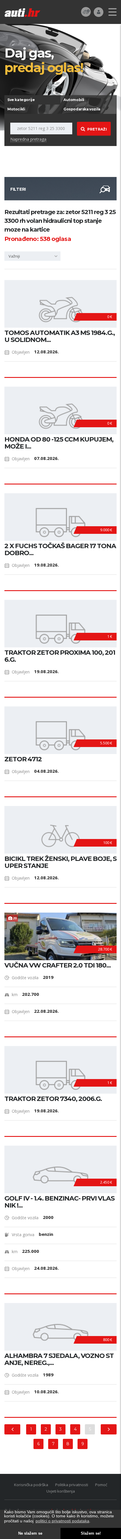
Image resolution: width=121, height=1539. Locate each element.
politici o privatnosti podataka (62, 1521)
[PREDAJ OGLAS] (86, 11)
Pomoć (101, 1484)
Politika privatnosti (71, 1484)
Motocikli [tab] (16, 109)
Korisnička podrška (31, 1484)
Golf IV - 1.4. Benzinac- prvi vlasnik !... (59, 1202)
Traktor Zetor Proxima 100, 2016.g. (59, 656)
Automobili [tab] (73, 100)
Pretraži (97, 129)
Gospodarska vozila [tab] (81, 109)
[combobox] (32, 256)
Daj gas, (43, 60)
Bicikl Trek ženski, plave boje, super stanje (60, 862)
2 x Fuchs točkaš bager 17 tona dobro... (60, 550)
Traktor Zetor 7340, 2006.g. (53, 1098)
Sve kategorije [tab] (21, 100)
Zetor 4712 (23, 759)
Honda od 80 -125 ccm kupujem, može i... (58, 443)
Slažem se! (91, 1533)
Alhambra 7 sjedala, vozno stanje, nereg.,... (59, 1359)
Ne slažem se (30, 1533)
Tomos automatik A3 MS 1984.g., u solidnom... (59, 336)
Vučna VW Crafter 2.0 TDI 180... (57, 965)
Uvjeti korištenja (60, 1491)
